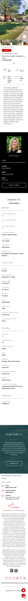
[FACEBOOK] (6, 578)
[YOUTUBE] (17, 578)
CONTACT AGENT (14, 185)
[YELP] (21, 578)
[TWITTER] (13, 578)
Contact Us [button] (14, 463)
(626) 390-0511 (7, 168)
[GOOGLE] (24, 578)
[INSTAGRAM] (10, 578)
